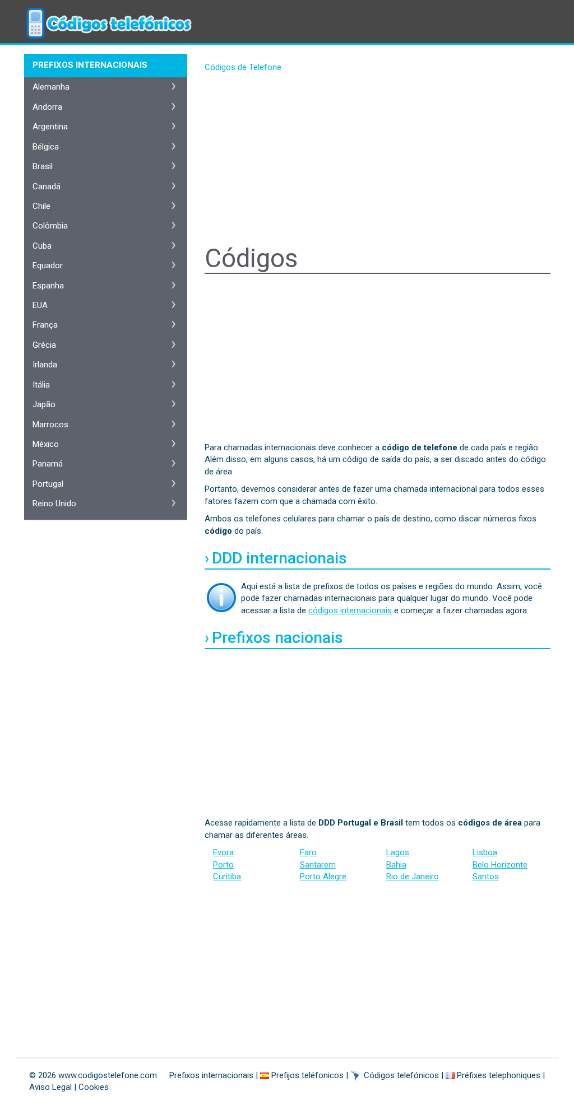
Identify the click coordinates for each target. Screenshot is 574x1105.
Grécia (44, 345)
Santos (486, 876)
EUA (40, 305)
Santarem (318, 865)
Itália (41, 385)
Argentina (50, 127)
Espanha (48, 286)
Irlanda (45, 365)
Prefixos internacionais (211, 1075)
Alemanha (51, 87)
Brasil (43, 166)
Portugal (48, 484)
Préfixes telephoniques (498, 1075)
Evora (223, 852)
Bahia (396, 865)
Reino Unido (54, 503)
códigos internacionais (350, 610)
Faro (308, 852)
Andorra (47, 107)
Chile (41, 206)
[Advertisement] (377, 160)
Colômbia (50, 226)
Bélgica (46, 147)
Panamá (48, 464)
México (46, 444)
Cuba (42, 246)
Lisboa (485, 852)
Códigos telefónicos (401, 1075)
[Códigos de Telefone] (107, 14)
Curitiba (227, 876)
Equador (48, 265)
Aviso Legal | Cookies (69, 1087)
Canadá (47, 186)
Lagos (397, 852)
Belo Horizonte (500, 865)
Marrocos (50, 424)
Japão (44, 404)
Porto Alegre (323, 876)
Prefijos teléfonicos (307, 1075)
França (45, 325)
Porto (223, 865)
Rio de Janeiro (412, 876)
